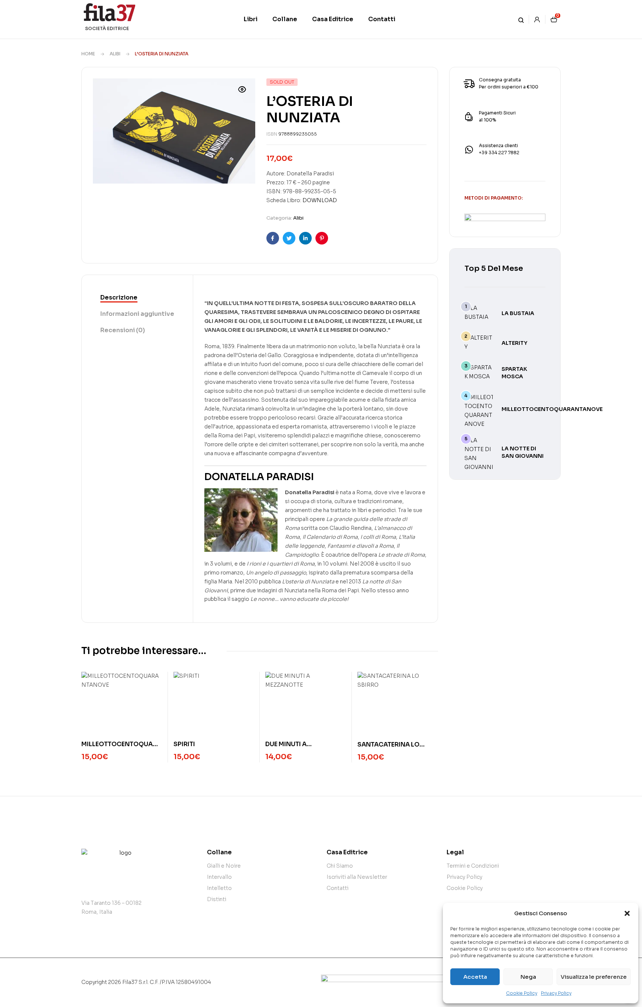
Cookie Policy (521, 993)
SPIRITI (184, 744)
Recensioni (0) (122, 330)
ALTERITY (514, 343)
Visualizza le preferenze (594, 976)
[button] (627, 913)
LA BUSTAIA (518, 313)
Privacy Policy (556, 993)
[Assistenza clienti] (468, 149)
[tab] (137, 298)
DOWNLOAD (319, 200)
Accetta (475, 976)
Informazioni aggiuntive (137, 314)
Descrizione (118, 297)
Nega (528, 976)
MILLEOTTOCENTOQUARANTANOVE (552, 409)
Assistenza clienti (498, 145)
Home (88, 53)
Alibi (115, 53)
